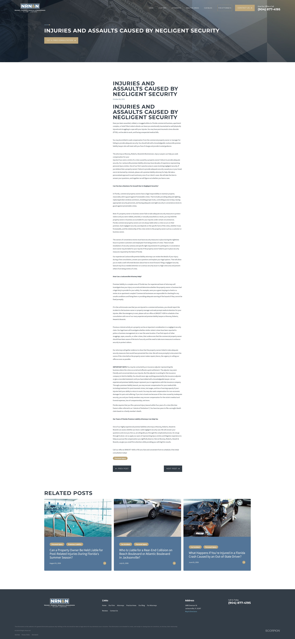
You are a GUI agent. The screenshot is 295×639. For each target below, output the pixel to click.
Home (104, 605)
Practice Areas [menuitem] (192, 8)
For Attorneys (152, 605)
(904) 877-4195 (269, 9)
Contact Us (114, 611)
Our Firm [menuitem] (162, 8)
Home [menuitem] (151, 8)
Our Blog (142, 605)
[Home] (30, 8)
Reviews (105, 611)
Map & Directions (191, 611)
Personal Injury (120, 458)
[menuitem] (17, 634)
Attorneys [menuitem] (176, 8)
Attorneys (120, 605)
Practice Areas (131, 605)
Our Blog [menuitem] (208, 8)
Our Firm (112, 605)
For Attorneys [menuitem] (224, 8)
